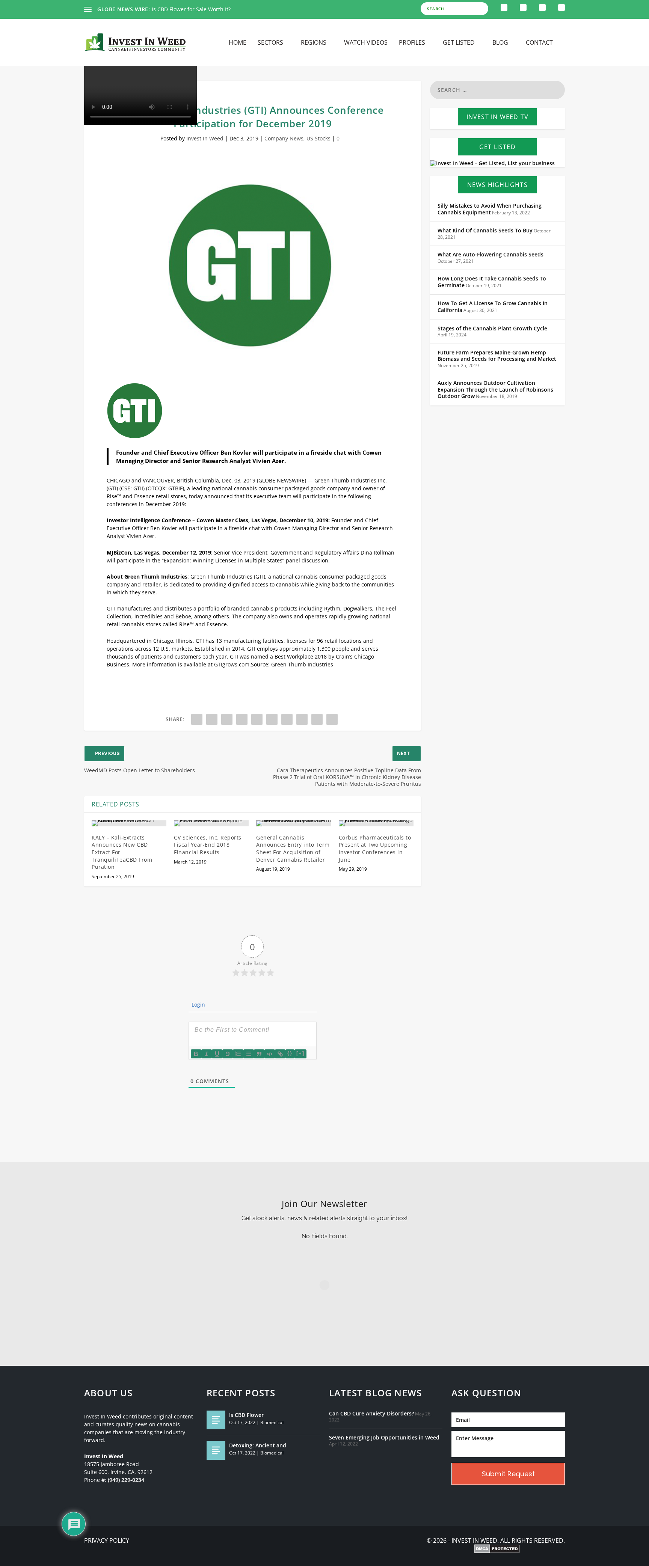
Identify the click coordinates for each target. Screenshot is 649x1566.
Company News (283, 138)
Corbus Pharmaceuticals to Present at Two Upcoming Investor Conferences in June (375, 848)
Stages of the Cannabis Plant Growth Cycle (492, 328)
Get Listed (459, 43)
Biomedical (272, 1422)
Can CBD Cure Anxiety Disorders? (371, 1413)
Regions (313, 43)
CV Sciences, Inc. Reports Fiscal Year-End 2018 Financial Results (207, 845)
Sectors (270, 43)
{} (290, 1053)
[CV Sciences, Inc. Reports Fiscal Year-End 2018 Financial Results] (211, 823)
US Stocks (318, 138)
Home (237, 43)
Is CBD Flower (246, 1414)
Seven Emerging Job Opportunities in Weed (384, 1437)
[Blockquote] (259, 1053)
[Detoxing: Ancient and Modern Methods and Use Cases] (216, 1450)
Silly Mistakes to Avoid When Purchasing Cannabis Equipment (490, 209)
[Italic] (206, 1053)
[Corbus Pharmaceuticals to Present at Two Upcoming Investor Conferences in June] (376, 823)
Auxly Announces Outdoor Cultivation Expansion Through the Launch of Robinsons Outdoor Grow (495, 389)
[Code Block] (269, 1053)
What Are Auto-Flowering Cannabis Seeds (490, 254)
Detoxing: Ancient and (257, 1445)
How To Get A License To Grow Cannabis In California (493, 307)
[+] (300, 1053)
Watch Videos (366, 43)
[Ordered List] (238, 1053)
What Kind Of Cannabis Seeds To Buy (485, 230)
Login (197, 1004)
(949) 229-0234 (126, 1480)
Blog (500, 43)
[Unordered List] (248, 1053)
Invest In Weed (204, 138)
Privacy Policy (106, 1540)
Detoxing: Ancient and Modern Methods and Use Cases (221, 9)
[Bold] (196, 1053)
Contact (539, 43)
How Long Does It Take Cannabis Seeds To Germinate (492, 282)
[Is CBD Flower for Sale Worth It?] (216, 1420)
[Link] (280, 1053)
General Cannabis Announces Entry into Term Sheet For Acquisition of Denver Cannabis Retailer (293, 848)
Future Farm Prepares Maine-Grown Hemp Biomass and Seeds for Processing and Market (497, 356)
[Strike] (227, 1053)
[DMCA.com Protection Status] (497, 1549)
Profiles (412, 43)
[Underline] (217, 1053)
